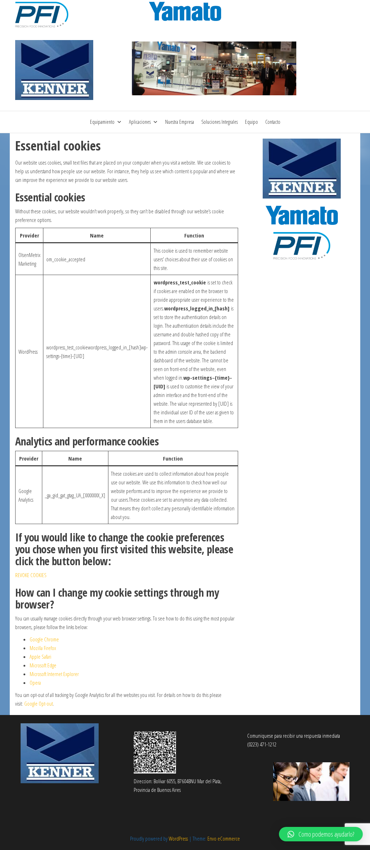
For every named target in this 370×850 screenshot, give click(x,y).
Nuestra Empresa (179, 121)
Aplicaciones (140, 121)
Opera (35, 682)
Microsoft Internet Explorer (54, 673)
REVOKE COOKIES (31, 575)
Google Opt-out (38, 703)
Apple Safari (40, 656)
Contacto (272, 121)
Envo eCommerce (223, 838)
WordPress (178, 838)
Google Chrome (44, 639)
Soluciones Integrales (219, 121)
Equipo (251, 121)
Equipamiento (102, 121)
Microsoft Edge (43, 665)
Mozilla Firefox (43, 647)
